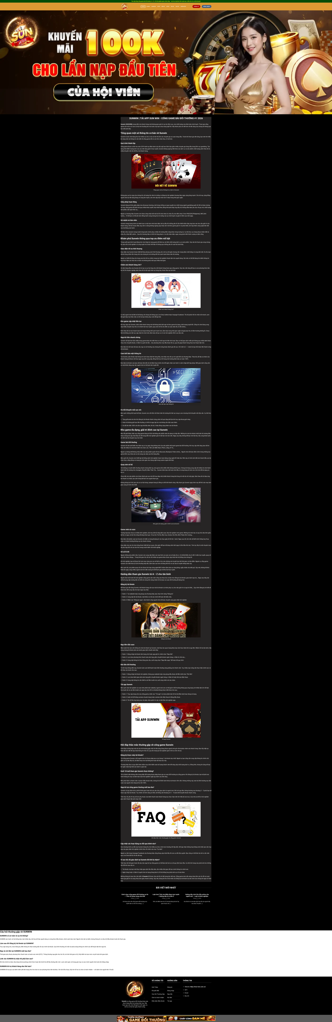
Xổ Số (158, 6)
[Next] (211, 908)
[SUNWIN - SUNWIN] (129, 6)
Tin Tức (177, 6)
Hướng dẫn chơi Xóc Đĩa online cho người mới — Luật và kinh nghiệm (197, 895)
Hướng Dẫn (183, 6)
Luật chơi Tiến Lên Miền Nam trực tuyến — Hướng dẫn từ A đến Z (166, 895)
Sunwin (143, 6)
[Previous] (120, 908)
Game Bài (153, 6)
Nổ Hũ (168, 6)
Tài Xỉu (172, 6)
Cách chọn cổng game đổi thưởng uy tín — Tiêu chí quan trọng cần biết (134, 895)
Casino (148, 6)
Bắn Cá (163, 6)
